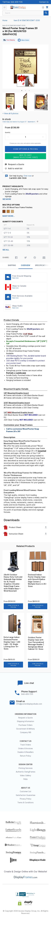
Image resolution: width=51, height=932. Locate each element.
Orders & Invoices (25, 748)
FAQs (25, 779)
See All (5, 250)
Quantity (7, 132)
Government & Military (25, 729)
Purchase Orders (25, 725)
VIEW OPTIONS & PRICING (13, 606)
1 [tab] (22, 90)
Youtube (43, 921)
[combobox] (25, 13)
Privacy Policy (25, 799)
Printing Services (26, 768)
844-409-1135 (17, 2)
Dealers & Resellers (26, 752)
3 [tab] (29, 90)
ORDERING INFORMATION (25, 714)
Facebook (8, 921)
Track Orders (25, 745)
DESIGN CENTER (25, 764)
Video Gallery (25, 776)
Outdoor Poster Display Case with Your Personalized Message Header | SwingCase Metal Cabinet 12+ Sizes (36, 643)
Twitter (16, 921)
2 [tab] (25, 90)
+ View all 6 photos (10, 113)
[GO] (46, 13)
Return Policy (25, 756)
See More (6, 199)
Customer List (25, 791)
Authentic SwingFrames (25, 772)
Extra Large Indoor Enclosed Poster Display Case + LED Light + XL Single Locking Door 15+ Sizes (12, 643)
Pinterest (25, 921)
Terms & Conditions (25, 803)
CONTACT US (25, 741)
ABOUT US (25, 788)
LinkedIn (34, 921)
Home (4, 20)
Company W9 (25, 732)
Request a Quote (25, 718)
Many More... (8, 216)
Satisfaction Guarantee (25, 795)
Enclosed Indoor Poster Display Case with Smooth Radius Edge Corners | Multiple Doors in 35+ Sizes (37, 580)
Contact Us (44, 2)
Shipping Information (25, 721)
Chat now (27, 176)
